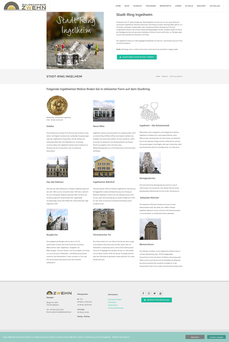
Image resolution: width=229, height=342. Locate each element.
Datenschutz (112, 305)
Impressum (112, 302)
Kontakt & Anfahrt (115, 299)
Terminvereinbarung (115, 308)
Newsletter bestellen (157, 300)
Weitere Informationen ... (121, 337)
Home (158, 76)
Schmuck (165, 76)
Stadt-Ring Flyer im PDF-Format (138, 57)
